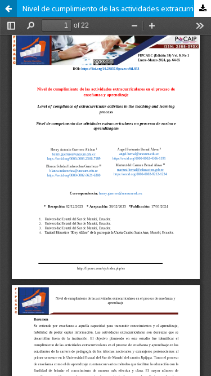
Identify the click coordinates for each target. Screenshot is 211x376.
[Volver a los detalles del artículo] (8, 8)
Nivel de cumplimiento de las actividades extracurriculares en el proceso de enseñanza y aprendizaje (117, 8)
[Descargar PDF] (202, 8)
